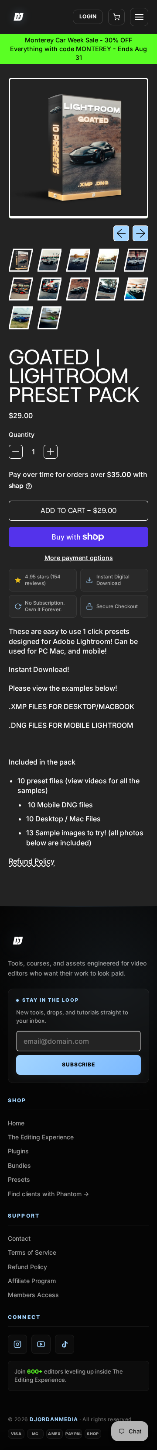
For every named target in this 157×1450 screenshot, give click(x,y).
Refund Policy (32, 861)
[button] (21, 260)
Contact (19, 1238)
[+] (51, 452)
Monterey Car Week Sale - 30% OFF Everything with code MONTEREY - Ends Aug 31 (78, 48)
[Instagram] (17, 1344)
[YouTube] (41, 1344)
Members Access (33, 1294)
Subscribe (79, 1064)
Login (87, 16)
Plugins (18, 1151)
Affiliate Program (32, 1280)
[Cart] (116, 17)
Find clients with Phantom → (48, 1193)
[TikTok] (64, 1344)
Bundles (19, 1165)
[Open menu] (139, 17)
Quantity (21, 434)
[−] (16, 452)
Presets (19, 1179)
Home (16, 1123)
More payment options (78, 557)
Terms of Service (32, 1252)
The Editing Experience (41, 1137)
